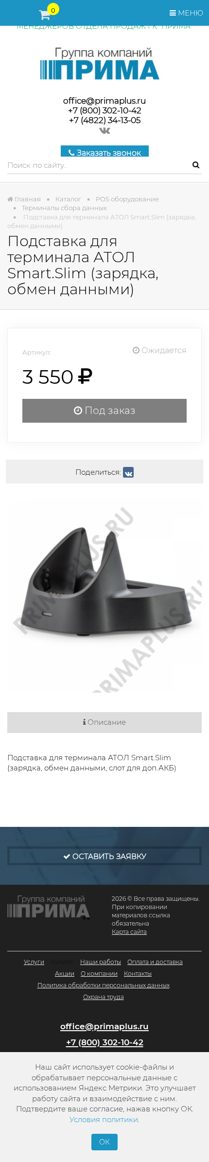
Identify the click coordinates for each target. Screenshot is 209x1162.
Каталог (62, 961)
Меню (189, 13)
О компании (99, 973)
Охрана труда (103, 997)
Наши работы (100, 961)
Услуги (34, 961)
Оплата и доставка (155, 961)
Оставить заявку (108, 856)
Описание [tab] (106, 722)
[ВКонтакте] (128, 472)
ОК (104, 1142)
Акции (64, 973)
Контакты (138, 973)
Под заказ (109, 410)
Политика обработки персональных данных (103, 985)
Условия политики (104, 1119)
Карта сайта (129, 931)
